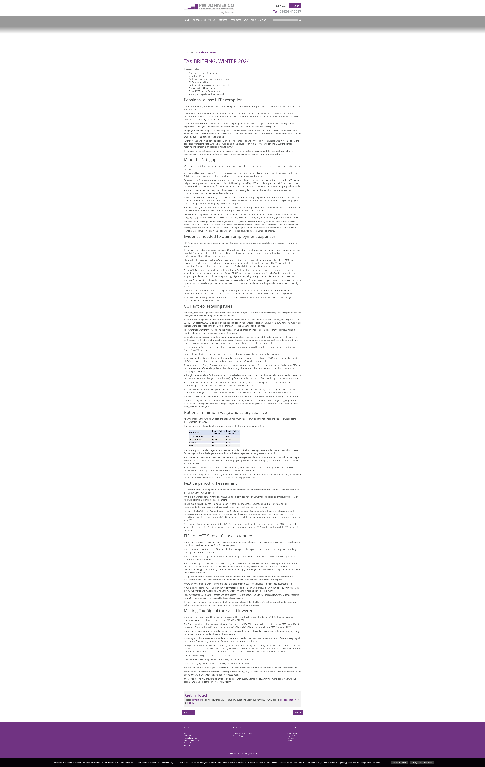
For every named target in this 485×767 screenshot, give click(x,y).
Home (186, 20)
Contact (295, 6)
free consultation (288, 699)
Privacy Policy (292, 733)
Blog (253, 20)
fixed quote (192, 702)
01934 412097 (290, 11)
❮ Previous (188, 712)
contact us (197, 699)
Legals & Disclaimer (294, 736)
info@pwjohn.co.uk (245, 736)
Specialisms (209, 20)
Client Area (280, 6)
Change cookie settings (422, 762)
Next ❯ (298, 712)
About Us (196, 20)
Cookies (290, 740)
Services (223, 20)
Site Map (290, 738)
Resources (236, 20)
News (246, 20)
